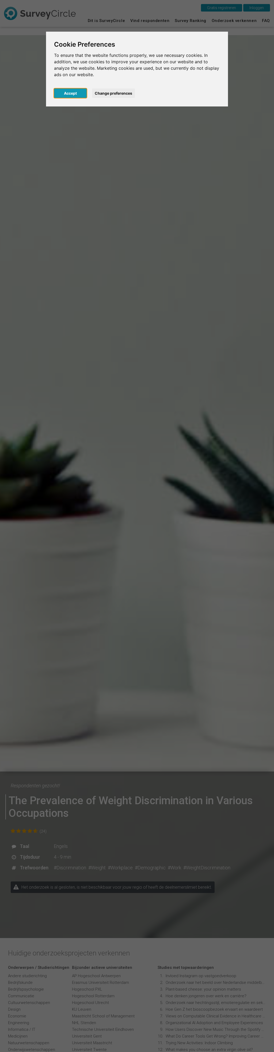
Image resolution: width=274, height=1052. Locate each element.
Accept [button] (70, 93)
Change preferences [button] (113, 93)
